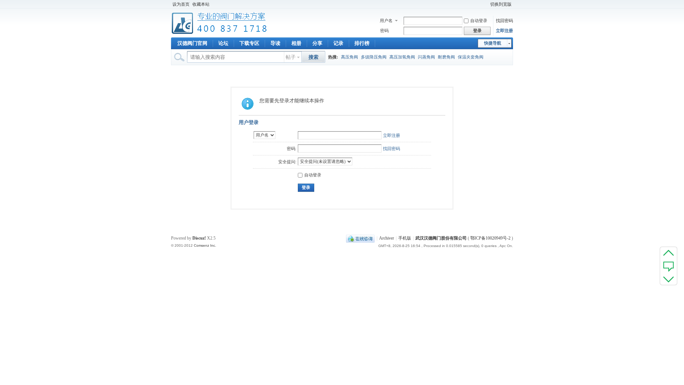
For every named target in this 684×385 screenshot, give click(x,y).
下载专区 (249, 43)
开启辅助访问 (485, 4)
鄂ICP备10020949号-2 (490, 238)
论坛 (223, 43)
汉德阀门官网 (192, 43)
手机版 (404, 238)
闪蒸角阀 (426, 57)
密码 (384, 30)
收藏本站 (200, 4)
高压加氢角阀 (402, 57)
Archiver (386, 238)
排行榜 (361, 43)
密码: (291, 148)
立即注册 (504, 30)
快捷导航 (492, 43)
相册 (296, 43)
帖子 (291, 57)
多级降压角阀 (374, 57)
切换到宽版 (501, 4)
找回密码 (504, 20)
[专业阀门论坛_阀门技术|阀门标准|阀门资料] (219, 33)
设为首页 (181, 4)
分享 (317, 43)
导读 (275, 43)
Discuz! (199, 238)
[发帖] (668, 266)
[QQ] (360, 238)
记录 (338, 43)
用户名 (386, 20)
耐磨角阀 (446, 57)
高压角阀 (349, 57)
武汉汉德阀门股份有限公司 (441, 238)
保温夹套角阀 (470, 57)
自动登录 (478, 20)
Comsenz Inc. (205, 245)
